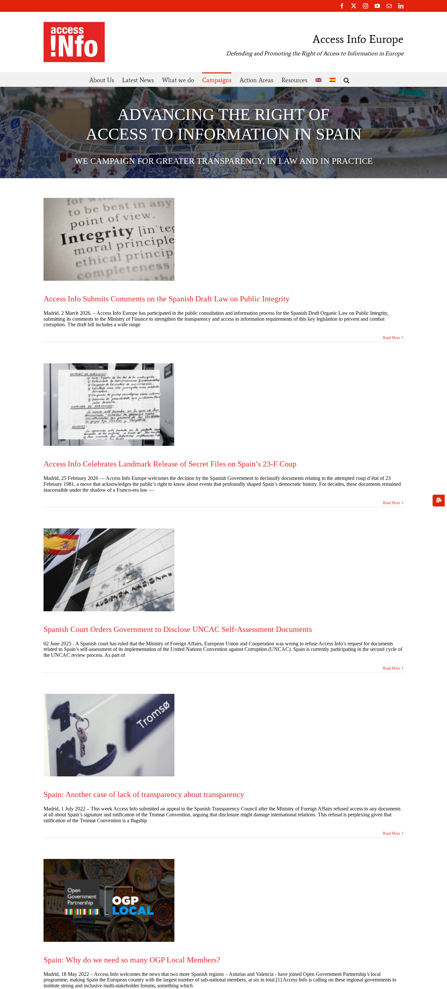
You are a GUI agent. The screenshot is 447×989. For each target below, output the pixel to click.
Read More (391, 337)
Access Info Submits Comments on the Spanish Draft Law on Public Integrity (167, 299)
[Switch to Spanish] (332, 79)
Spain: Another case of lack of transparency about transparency (144, 794)
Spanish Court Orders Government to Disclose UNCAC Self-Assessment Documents (178, 629)
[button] (346, 79)
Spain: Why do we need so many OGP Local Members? (132, 960)
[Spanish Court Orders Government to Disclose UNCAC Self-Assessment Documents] (109, 569)
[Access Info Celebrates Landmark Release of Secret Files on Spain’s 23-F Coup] (109, 404)
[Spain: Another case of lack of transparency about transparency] (109, 735)
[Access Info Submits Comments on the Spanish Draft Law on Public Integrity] (109, 239)
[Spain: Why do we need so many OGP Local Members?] (109, 900)
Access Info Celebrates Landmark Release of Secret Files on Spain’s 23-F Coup (170, 464)
